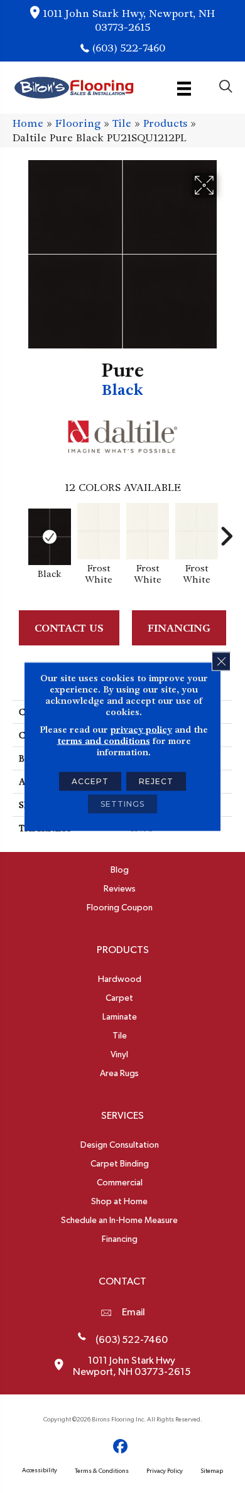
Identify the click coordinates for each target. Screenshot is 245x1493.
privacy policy (141, 729)
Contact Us (69, 628)
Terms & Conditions (102, 1471)
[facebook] (121, 1447)
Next (226, 530)
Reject (156, 781)
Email (133, 1312)
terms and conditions (103, 740)
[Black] (49, 536)
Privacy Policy (164, 1471)
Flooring (78, 123)
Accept (90, 781)
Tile (121, 123)
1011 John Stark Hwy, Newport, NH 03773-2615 (129, 20)
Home (28, 123)
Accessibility (39, 1470)
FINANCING (179, 628)
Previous (18, 530)
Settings (122, 804)
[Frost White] (98, 531)
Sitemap (211, 1471)
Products (165, 123)
